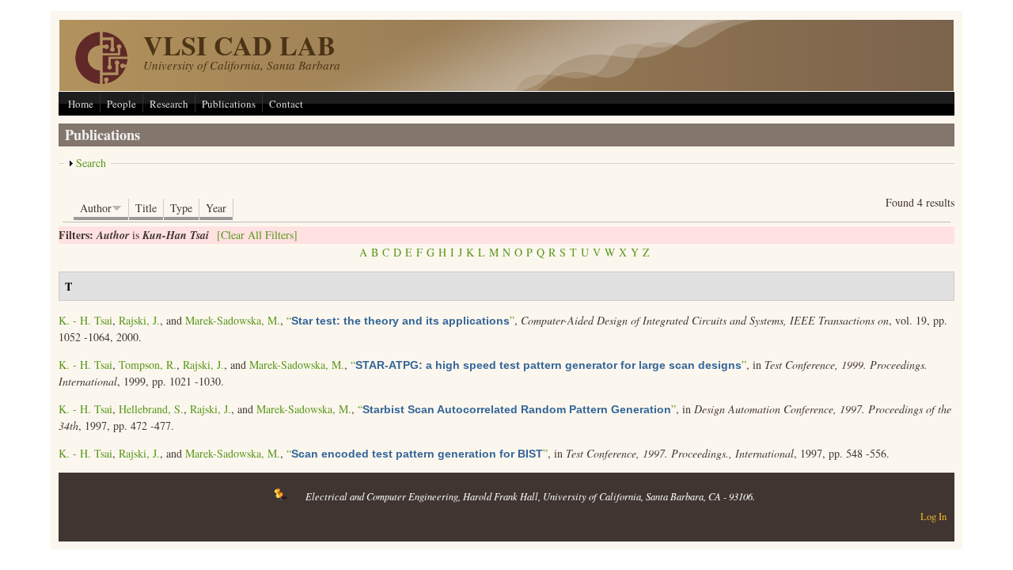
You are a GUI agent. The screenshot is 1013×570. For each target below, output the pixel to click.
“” (400, 320)
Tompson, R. (147, 364)
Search (91, 162)
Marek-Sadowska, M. (232, 320)
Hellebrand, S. (151, 408)
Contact (286, 104)
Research (169, 104)
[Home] (101, 79)
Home (80, 104)
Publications (229, 104)
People (121, 104)
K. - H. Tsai (85, 320)
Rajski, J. (139, 320)
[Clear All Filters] (257, 234)
